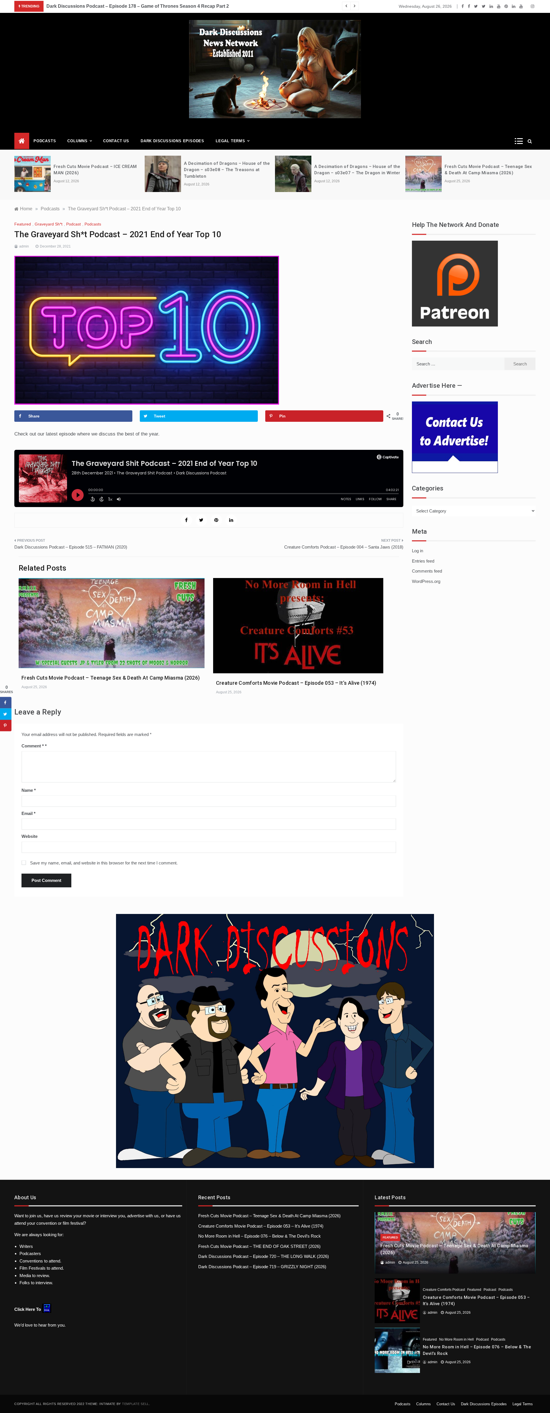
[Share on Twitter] (5, 714)
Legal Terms (230, 141)
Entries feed (423, 561)
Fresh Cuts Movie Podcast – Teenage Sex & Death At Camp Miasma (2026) (110, 678)
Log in (417, 550)
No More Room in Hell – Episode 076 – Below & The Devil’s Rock (259, 1236)
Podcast (73, 224)
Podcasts (45, 141)
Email (28, 813)
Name (28, 790)
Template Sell (135, 1404)
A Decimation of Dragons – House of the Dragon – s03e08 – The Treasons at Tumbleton (227, 170)
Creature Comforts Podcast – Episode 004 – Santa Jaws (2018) (343, 547)
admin (24, 246)
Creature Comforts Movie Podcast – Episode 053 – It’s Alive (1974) (296, 683)
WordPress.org (426, 581)
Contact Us (116, 141)
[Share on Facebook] (5, 702)
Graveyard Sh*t (48, 224)
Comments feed (427, 571)
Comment (32, 745)
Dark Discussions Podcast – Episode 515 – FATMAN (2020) (70, 547)
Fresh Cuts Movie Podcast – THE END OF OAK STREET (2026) (259, 1246)
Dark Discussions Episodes (172, 141)
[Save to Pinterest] (5, 725)
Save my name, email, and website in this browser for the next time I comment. (104, 862)
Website (29, 836)
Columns (77, 141)
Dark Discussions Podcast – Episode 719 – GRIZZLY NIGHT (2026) (262, 1266)
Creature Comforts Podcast (444, 1290)
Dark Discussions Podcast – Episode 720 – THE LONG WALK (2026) (263, 1256)
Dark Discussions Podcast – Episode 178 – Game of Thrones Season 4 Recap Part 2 (137, 6)
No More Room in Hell (456, 1339)
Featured (22, 224)
